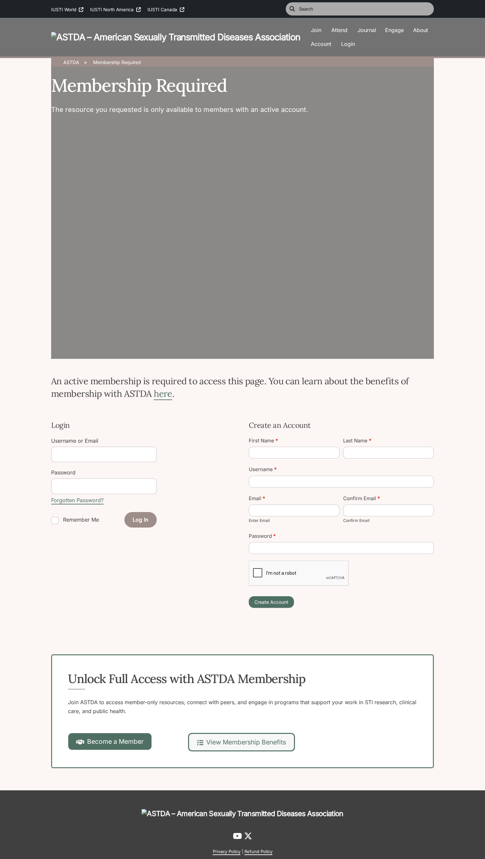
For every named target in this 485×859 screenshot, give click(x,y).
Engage (394, 30)
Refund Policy (258, 851)
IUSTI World (65, 9)
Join (316, 30)
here (163, 393)
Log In (140, 519)
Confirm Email (361, 498)
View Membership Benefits (246, 742)
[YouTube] (238, 836)
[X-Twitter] (248, 836)
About (420, 30)
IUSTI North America (113, 9)
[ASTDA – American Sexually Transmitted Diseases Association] (175, 36)
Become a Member (115, 741)
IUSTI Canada (163, 9)
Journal (367, 30)
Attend (339, 30)
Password (262, 536)
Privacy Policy (227, 851)
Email (257, 498)
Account (321, 44)
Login (348, 44)
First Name (263, 440)
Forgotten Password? (77, 500)
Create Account (271, 602)
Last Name (357, 440)
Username (263, 469)
